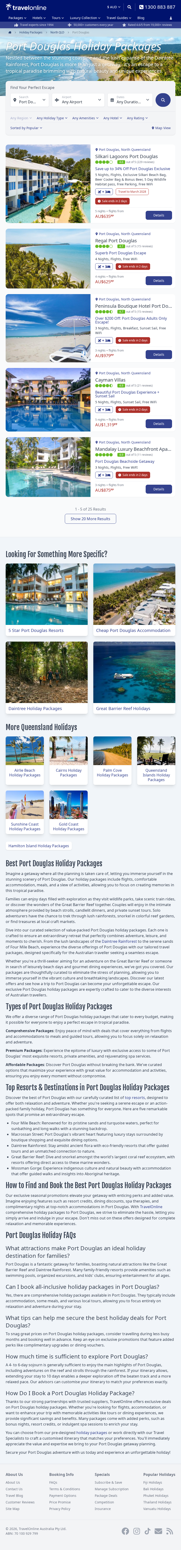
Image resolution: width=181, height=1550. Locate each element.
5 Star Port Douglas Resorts (36, 630)
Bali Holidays (153, 1489)
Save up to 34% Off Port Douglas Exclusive (132, 168)
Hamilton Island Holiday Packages (38, 845)
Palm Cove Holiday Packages (112, 773)
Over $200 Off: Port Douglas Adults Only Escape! (131, 320)
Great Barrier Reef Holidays (123, 708)
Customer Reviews (20, 1502)
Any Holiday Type (50, 118)
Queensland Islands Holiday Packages (156, 775)
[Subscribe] (158, 1531)
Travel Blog (14, 1495)
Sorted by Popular (24, 128)
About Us (13, 1482)
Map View (163, 128)
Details (158, 215)
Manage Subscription (112, 1489)
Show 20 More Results (90, 518)
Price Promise (60, 1502)
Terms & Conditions (64, 1489)
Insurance (103, 1508)
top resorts (135, 1097)
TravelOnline (151, 1206)
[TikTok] (147, 1531)
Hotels (37, 18)
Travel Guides (117, 18)
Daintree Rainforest (119, 941)
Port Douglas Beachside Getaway (124, 461)
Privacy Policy (59, 1508)
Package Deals (106, 1495)
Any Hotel (111, 118)
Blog (140, 18)
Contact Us (14, 1489)
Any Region (19, 118)
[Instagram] (136, 1531)
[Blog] (169, 1531)
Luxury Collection (83, 18)
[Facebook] (125, 1531)
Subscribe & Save (108, 1482)
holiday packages (91, 1432)
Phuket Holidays (156, 1495)
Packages (15, 18)
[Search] (129, 7)
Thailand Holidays (157, 1502)
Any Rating (135, 118)
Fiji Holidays (152, 1482)
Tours (56, 18)
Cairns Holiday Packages (69, 773)
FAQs (53, 1482)
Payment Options (62, 1495)
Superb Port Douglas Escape (120, 253)
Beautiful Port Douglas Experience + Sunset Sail (127, 394)
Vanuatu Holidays (157, 1508)
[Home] (26, 6)
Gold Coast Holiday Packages (68, 826)
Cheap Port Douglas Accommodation (133, 630)
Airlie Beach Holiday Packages (25, 773)
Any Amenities (83, 118)
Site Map (13, 1508)
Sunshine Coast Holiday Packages (25, 826)
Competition (104, 1502)
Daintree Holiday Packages (35, 708)
